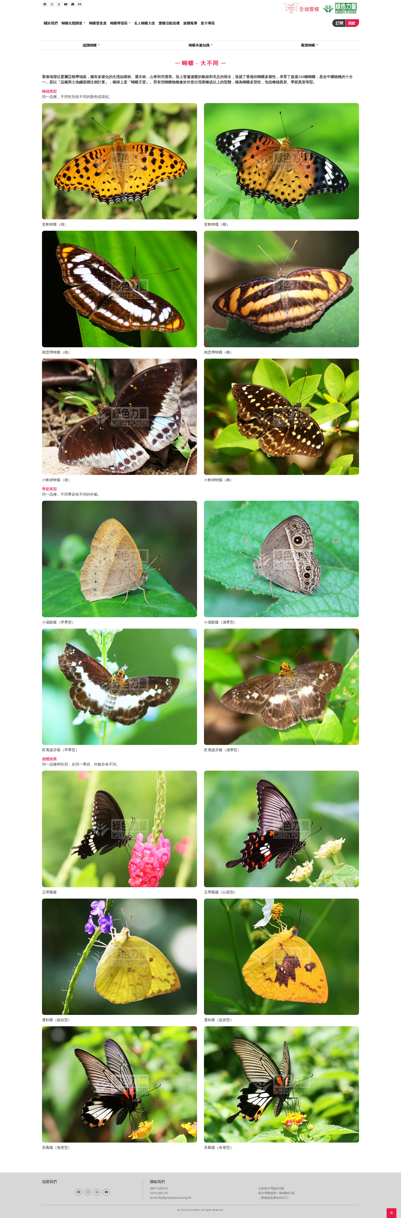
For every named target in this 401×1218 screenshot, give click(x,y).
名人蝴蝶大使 (144, 23)
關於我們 (51, 23)
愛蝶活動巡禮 (169, 23)
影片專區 (208, 23)
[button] (73, 23)
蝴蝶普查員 (98, 23)
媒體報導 (190, 23)
